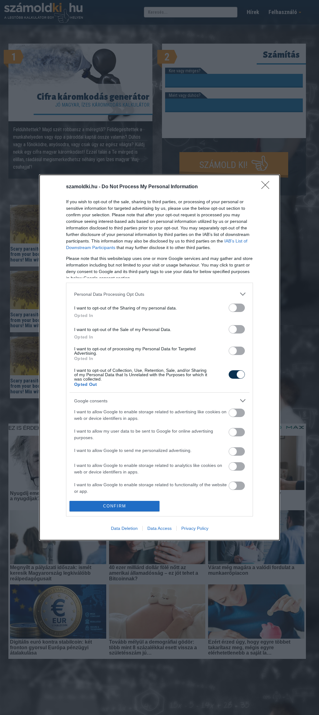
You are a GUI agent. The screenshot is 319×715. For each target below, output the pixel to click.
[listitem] (159, 294)
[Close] (267, 187)
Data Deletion (124, 528)
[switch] (237, 308)
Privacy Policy (194, 528)
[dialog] (159, 357)
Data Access (159, 528)
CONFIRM (114, 506)
